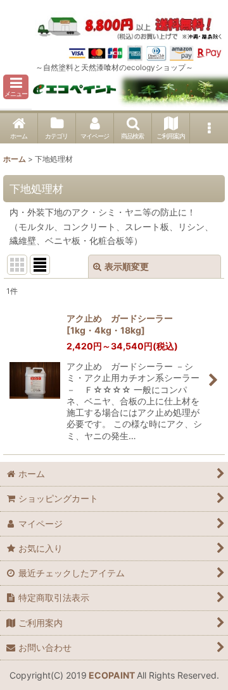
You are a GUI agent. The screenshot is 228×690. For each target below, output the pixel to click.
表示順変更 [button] (126, 266)
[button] (15, 87)
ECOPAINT (112, 675)
